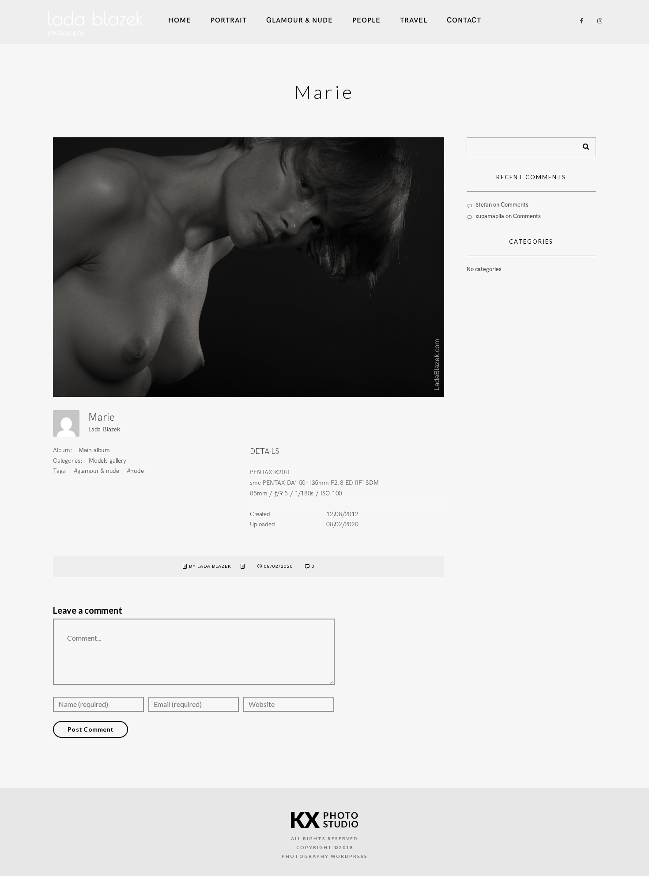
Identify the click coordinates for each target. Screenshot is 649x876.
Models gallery (107, 460)
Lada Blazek (104, 429)
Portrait (229, 20)
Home (179, 20)
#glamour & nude (96, 471)
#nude (135, 471)
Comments (514, 204)
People (366, 20)
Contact (464, 20)
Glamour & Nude (299, 20)
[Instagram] (597, 21)
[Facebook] (578, 21)
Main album (94, 450)
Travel (413, 20)
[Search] (583, 145)
